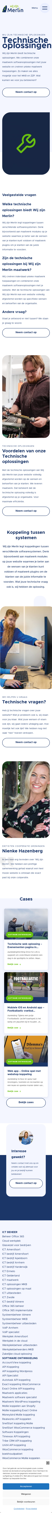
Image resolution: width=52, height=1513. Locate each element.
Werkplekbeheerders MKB (18, 1349)
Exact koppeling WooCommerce (21, 1384)
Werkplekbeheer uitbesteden (19, 1345)
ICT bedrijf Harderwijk (15, 1267)
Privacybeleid (31, 1508)
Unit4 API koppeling (14, 1445)
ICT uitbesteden (11, 1293)
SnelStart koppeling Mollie (17, 1423)
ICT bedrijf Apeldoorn (14, 1258)
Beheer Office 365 (13, 1236)
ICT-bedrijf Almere (13, 1302)
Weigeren (26, 1494)
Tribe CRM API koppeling (17, 1441)
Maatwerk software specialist (19, 1397)
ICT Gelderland (11, 1275)
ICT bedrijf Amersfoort (15, 1254)
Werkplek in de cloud (14, 1341)
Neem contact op (26, 92)
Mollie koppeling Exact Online (19, 1410)
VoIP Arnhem (10, 1328)
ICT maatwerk (10, 1280)
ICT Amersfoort (11, 1249)
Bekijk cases (26, 1102)
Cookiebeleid (19, 1508)
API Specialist (10, 1375)
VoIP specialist (11, 1332)
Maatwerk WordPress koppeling (21, 1402)
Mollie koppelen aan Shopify (18, 1406)
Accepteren (26, 1486)
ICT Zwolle (8, 1297)
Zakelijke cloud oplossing (17, 1354)
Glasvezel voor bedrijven (16, 1245)
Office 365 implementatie (17, 1310)
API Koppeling (10, 1367)
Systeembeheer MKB (14, 1319)
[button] (47, 1463)
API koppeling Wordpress (17, 1371)
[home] (12, 10)
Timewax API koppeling (16, 1436)
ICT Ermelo (8, 1271)
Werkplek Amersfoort (15, 1336)
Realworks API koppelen (16, 1419)
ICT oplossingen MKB (14, 1284)
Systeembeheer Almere (16, 1315)
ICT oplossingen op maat (16, 1289)
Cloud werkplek (11, 1241)
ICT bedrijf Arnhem (13, 1262)
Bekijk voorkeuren (26, 1502)
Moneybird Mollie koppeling (18, 1415)
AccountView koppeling (16, 1362)
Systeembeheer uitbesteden (19, 1323)
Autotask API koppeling (16, 1380)
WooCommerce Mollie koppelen (21, 1458)
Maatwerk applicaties (14, 1393)
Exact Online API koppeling (18, 1389)
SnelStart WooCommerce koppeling (23, 1428)
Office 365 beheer (13, 1306)
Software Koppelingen (15, 1432)
